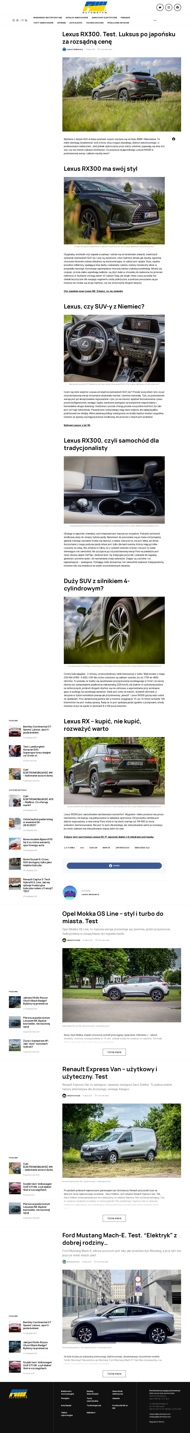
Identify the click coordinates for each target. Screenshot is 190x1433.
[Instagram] (168, 7)
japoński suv (122, 847)
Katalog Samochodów (92, 1392)
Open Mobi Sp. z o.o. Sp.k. (159, 1398)
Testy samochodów (92, 1399)
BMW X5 (106, 847)
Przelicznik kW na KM (120, 1406)
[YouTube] (160, 7)
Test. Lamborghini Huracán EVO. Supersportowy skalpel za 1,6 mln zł (37, 751)
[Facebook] (177, 7)
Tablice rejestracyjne (67, 1414)
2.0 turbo (69, 847)
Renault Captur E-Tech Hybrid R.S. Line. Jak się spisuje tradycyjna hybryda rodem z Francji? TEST (38, 885)
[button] (13, 20)
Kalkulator (91, 1413)
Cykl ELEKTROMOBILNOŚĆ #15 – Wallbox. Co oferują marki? (38, 801)
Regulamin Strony (156, 1422)
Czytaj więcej (114, 1052)
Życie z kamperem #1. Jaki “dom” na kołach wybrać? (36, 1043)
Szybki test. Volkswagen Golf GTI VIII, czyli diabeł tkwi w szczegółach (37, 1186)
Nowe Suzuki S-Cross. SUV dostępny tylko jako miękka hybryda (37, 862)
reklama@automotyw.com (160, 1414)
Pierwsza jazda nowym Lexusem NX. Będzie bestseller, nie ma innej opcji (36, 1022)
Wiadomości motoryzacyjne (67, 1392)
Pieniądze (65, 1398)
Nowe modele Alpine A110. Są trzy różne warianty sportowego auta (38, 842)
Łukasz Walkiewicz (90, 894)
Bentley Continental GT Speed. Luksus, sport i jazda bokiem (37, 729)
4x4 (82, 847)
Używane (116, 1398)
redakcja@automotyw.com (160, 1416)
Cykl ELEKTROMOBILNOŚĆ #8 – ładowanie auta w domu (38, 772)
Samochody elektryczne (117, 1392)
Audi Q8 (93, 847)
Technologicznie (94, 1405)
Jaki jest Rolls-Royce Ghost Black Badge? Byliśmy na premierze (35, 1000)
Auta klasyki (66, 1405)
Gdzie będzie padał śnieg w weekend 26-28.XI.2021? (38, 822)
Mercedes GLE (142, 847)
